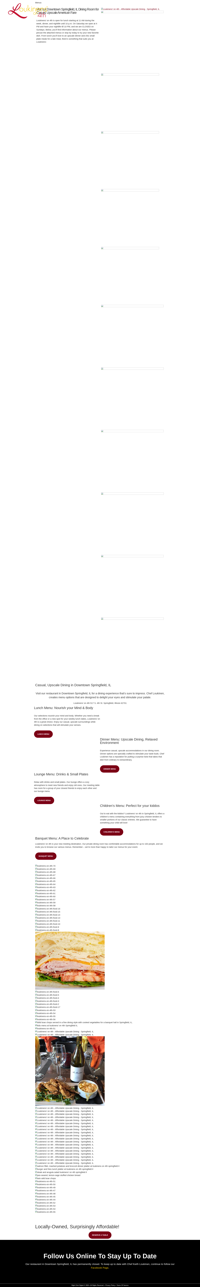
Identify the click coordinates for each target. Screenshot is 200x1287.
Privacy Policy (110, 1285)
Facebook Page (99, 1267)
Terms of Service (122, 1285)
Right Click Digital (77, 1285)
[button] (100, 1214)
